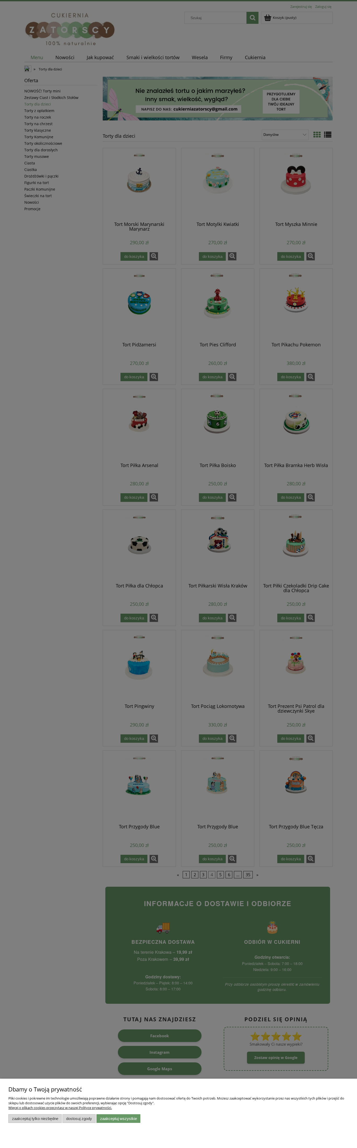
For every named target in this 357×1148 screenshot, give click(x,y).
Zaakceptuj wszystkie (118, 1118)
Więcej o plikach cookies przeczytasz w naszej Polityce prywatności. (60, 1107)
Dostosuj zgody (79, 1118)
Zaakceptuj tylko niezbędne (35, 1118)
